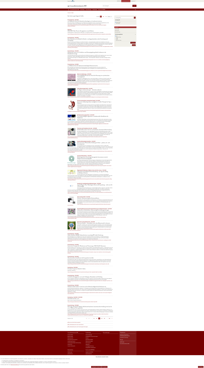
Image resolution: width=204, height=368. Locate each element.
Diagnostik (88, 344)
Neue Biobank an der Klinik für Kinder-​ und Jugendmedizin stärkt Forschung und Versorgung (88, 39)
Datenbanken (94, 9)
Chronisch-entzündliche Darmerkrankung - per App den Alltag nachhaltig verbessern (92, 172)
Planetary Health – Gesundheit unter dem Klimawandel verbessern (93, 223)
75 (106, 16)
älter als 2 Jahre (118, 40)
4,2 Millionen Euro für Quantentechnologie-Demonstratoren (83, 65)
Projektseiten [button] (133, 1)
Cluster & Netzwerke (71, 345)
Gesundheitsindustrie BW (126, 1)
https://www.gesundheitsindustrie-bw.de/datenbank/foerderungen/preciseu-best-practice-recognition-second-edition (89, 34)
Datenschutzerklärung (15, 364)
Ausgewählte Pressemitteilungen (92, 336)
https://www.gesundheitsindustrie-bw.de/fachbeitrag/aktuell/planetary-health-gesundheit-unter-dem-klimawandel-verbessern (89, 230)
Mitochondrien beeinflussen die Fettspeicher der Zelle (81, 258)
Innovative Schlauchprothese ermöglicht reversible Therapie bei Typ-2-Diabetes (94, 102)
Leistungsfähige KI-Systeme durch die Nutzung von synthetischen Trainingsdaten (93, 76)
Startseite (69, 12)
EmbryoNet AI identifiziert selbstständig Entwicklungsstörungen (93, 210)
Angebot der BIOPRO (89, 352)
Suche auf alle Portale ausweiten (74, 322)
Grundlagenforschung (90, 345)
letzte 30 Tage (118, 37)
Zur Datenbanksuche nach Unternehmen (76, 324)
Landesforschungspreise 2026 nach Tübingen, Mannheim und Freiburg (85, 277)
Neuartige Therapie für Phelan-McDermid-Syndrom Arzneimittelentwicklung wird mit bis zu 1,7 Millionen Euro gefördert (90, 307)
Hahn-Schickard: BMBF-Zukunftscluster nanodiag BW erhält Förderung (85, 235)
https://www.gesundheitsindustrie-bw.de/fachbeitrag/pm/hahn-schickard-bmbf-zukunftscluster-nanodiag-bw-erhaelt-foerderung (89, 240)
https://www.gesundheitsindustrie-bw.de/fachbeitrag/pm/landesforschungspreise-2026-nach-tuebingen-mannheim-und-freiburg (90, 281)
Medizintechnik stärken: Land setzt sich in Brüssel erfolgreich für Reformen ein (87, 286)
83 (96, 318)
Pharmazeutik (88, 342)
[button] (135, 34)
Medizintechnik (70, 338)
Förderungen (117, 30)
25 (101, 16)
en (135, 9)
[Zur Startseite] (77, 6)
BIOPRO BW (119, 1)
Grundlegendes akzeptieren (96, 366)
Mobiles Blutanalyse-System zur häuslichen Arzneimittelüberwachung (94, 129)
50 (103, 16)
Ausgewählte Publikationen (91, 347)
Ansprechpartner (89, 353)
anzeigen (133, 45)
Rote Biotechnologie (89, 339)
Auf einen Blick (70, 334)
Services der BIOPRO (101, 9)
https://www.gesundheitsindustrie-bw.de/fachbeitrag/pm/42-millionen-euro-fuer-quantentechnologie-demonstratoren (89, 70)
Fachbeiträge (82, 9)
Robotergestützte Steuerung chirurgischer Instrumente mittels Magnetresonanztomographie (92, 158)
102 (109, 318)
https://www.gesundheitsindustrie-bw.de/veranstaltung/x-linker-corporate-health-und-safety (85, 271)
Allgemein (116, 27)
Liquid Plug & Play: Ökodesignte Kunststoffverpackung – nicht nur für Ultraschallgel (94, 185)
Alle (116, 36)
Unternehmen (70, 353)
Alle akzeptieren (104, 366)
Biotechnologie (70, 336)
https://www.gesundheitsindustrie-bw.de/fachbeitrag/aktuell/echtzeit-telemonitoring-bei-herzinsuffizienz (89, 205)
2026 (117, 38)
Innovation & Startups (124, 337)
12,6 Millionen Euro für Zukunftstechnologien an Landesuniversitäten (85, 21)
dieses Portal (118, 22)
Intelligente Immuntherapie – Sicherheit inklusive (89, 90)
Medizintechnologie (89, 341)
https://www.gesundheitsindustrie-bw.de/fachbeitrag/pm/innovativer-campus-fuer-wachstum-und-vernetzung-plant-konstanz (89, 252)
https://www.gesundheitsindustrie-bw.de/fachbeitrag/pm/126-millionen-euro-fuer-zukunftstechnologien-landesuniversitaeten (87, 25)
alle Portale (118, 23)
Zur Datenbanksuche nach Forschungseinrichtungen (78, 326)
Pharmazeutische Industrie (72, 339)
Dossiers (87, 338)
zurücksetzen (133, 42)
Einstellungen (200, 366)
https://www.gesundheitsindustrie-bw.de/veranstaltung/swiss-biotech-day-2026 (82, 301)
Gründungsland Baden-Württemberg (74, 342)
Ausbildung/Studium (71, 341)
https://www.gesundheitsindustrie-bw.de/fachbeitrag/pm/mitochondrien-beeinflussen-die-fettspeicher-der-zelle (88, 263)
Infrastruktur (70, 344)
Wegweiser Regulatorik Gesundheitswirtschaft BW (125, 335)
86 (104, 318)
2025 (117, 39)
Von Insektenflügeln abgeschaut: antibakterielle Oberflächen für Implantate (92, 117)
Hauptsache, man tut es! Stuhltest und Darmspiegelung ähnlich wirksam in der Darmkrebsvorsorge (87, 53)
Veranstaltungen (88, 9)
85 (101, 318)
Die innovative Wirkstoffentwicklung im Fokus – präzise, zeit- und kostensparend (93, 143)
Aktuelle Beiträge (89, 334)
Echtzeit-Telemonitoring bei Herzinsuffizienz (88, 198)
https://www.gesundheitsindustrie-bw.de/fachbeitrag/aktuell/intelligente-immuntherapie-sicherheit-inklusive (88, 97)
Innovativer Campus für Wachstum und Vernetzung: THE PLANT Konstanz (87, 246)
